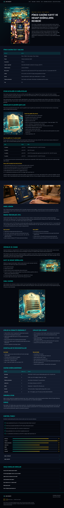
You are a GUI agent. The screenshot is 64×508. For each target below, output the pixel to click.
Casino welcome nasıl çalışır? (9, 479)
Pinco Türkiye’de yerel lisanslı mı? (10, 488)
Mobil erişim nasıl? (7, 485)
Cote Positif (8, 1)
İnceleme (34, 1)
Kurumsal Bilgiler (48, 1)
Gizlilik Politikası (56, 1)
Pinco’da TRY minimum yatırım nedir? (10, 470)
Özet (30, 1)
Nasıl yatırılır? (7, 456)
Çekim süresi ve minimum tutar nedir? (11, 476)
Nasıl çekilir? (7, 459)
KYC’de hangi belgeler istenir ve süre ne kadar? (12, 473)
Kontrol (38, 1)
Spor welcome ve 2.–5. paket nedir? (10, 482)
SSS (42, 1)
